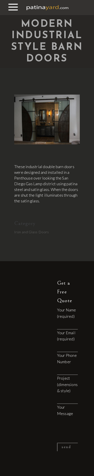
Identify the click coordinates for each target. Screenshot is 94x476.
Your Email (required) (66, 335)
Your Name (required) (66, 313)
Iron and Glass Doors (31, 232)
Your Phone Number (67, 358)
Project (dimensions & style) (67, 384)
